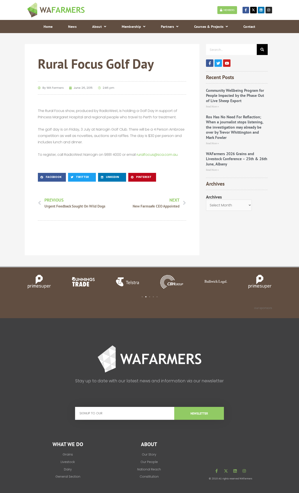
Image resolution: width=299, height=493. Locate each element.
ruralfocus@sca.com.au (157, 154)
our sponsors (263, 308)
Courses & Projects (209, 26)
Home (48, 26)
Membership (131, 26)
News (72, 26)
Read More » (212, 106)
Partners (167, 26)
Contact (249, 26)
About (97, 26)
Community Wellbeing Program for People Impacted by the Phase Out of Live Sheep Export (235, 95)
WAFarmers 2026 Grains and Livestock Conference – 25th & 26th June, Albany (236, 159)
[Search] (262, 49)
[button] (52, 177)
